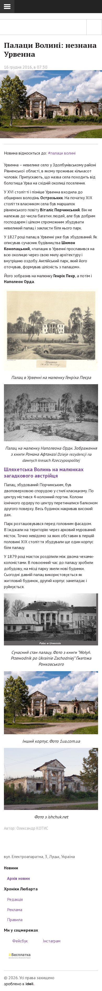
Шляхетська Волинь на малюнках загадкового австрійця (44, 472)
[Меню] (7, 6)
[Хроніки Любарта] (51, 845)
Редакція (15, 899)
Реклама (14, 909)
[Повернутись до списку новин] (94, 27)
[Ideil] (19, 983)
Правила (14, 919)
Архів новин (18, 878)
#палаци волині (62, 153)
